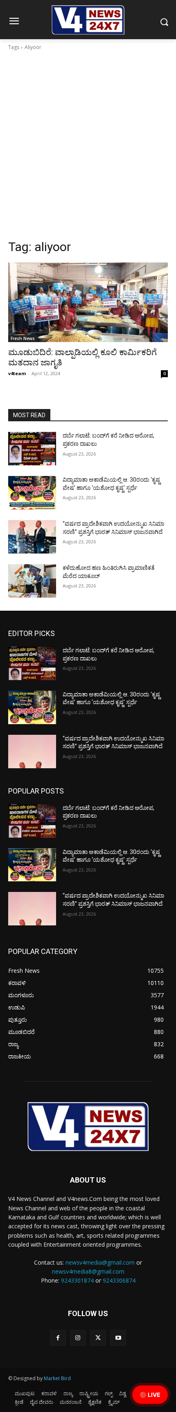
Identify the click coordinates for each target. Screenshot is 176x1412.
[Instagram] (78, 1338)
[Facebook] (58, 1338)
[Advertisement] (88, 147)
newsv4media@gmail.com (100, 1262)
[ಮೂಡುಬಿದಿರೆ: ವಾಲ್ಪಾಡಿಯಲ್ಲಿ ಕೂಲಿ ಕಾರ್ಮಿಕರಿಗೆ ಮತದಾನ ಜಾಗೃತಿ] (88, 302)
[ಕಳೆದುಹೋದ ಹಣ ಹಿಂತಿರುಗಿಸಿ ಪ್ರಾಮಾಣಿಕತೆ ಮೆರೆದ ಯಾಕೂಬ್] (32, 581)
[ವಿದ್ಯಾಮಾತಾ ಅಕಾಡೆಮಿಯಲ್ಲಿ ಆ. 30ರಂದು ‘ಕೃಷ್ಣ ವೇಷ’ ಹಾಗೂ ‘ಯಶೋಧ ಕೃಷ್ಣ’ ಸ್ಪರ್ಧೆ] (32, 492)
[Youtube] (118, 1338)
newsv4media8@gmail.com (88, 1271)
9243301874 (77, 1280)
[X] (98, 1338)
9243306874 (119, 1280)
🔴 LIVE (150, 1394)
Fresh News (23, 338)
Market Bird (57, 1378)
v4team (17, 373)
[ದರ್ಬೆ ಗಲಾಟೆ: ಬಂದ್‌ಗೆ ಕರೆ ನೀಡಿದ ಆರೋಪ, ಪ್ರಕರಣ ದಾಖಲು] (32, 448)
